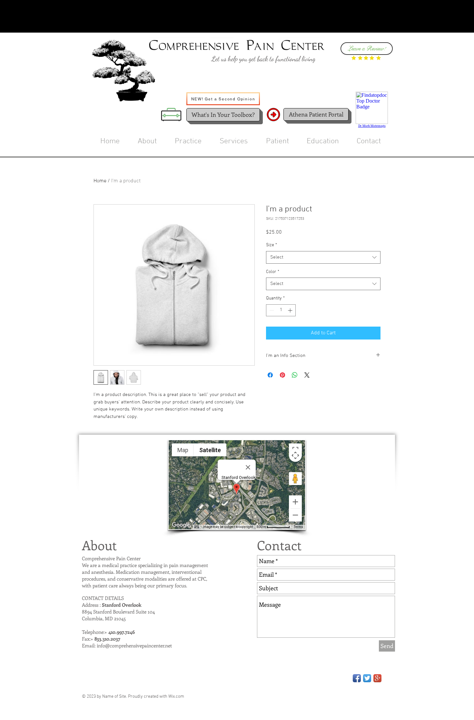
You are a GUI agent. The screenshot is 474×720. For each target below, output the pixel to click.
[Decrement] (271, 310)
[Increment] (291, 310)
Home (100, 181)
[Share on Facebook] (270, 375)
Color (272, 272)
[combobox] (323, 257)
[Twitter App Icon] (367, 678)
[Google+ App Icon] (377, 678)
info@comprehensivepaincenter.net (134, 645)
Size (271, 245)
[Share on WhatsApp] (295, 375)
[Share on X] (307, 375)
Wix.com (176, 696)
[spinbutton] (281, 310)
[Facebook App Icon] (357, 678)
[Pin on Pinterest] (282, 375)
